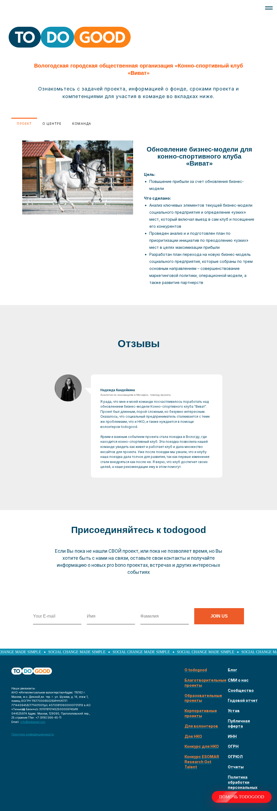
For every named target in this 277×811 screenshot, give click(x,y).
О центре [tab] (51, 123)
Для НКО (193, 736)
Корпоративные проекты (200, 713)
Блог (232, 670)
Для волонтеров (201, 726)
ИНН (232, 736)
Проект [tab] (24, 123)
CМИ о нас (238, 680)
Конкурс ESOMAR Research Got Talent (201, 761)
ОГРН (233, 746)
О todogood (195, 670)
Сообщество (241, 690)
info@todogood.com (32, 721)
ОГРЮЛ (235, 756)
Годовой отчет (243, 700)
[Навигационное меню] (269, 8)
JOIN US (219, 616)
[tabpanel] (138, 217)
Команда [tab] (81, 123)
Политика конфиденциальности (32, 734)
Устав (234, 710)
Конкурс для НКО (201, 746)
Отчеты (236, 767)
